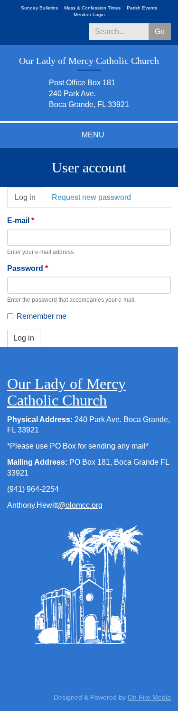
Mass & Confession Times (92, 7)
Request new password (91, 197)
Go (160, 31)
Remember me (41, 316)
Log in (29, 200)
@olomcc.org (80, 505)
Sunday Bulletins (39, 7)
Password (27, 268)
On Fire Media (149, 697)
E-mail (20, 220)
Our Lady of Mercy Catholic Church (66, 392)
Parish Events (142, 7)
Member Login (89, 14)
